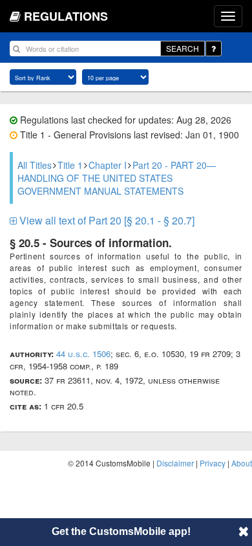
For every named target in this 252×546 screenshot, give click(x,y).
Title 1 (70, 164)
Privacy (213, 462)
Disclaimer (175, 462)
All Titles (34, 164)
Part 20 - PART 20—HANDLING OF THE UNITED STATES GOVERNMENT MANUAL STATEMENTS (116, 177)
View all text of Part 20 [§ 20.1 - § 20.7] (105, 220)
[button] (243, 531)
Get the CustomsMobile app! (121, 531)
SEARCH (182, 48)
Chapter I (108, 164)
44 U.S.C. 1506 (83, 353)
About (241, 462)
